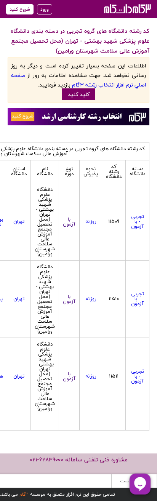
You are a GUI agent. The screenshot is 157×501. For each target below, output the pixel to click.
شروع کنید (20, 9)
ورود (44, 9)
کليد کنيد (79, 94)
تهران (18, 221)
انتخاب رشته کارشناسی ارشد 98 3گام (127, 8)
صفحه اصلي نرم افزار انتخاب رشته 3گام (78, 80)
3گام (24, 494)
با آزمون (69, 221)
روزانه (90, 221)
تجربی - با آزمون (137, 221)
